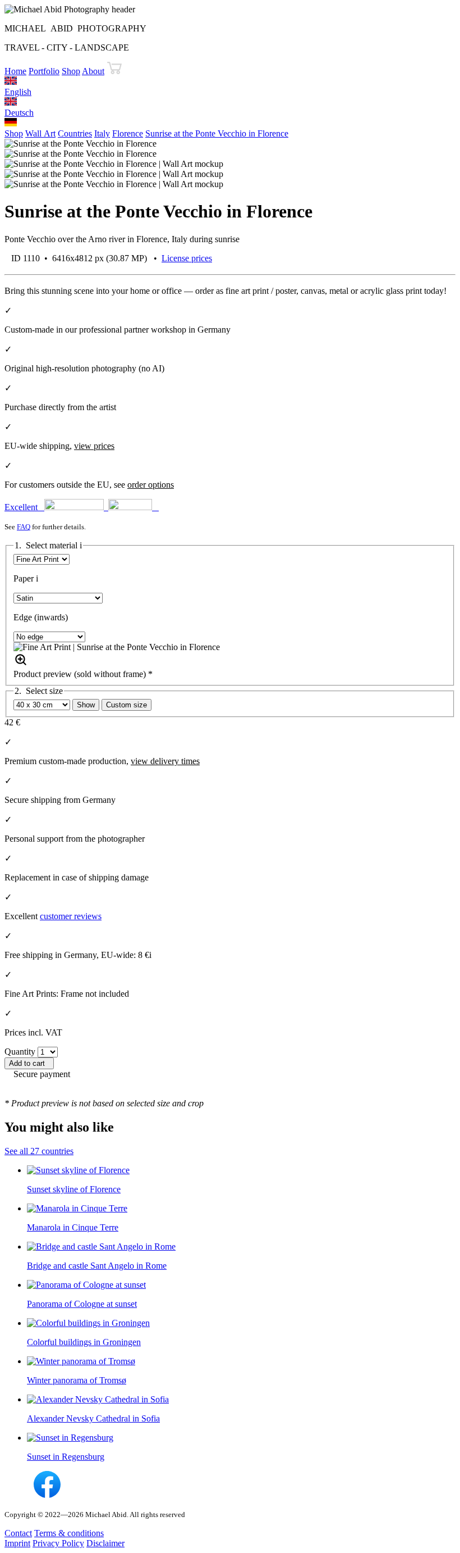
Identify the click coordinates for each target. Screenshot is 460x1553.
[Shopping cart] (114, 71)
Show (86, 705)
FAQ (23, 527)
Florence (127, 133)
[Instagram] (17, 1495)
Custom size (126, 705)
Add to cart (29, 1063)
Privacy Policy (58, 1543)
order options (150, 484)
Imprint (17, 1543)
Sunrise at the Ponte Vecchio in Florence (216, 133)
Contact (18, 1533)
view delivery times (165, 761)
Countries (75, 133)
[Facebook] (47, 1495)
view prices (94, 446)
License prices (187, 258)
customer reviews (71, 916)
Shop (71, 71)
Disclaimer (105, 1543)
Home (15, 71)
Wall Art (40, 133)
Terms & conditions (69, 1533)
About (93, 71)
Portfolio (44, 71)
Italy (102, 133)
